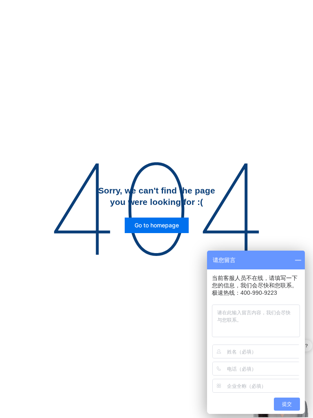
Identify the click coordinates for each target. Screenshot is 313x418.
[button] (157, 225)
